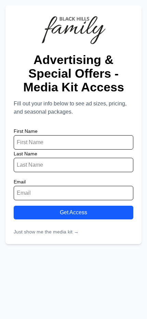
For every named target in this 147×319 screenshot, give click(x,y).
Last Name (25, 153)
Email (20, 181)
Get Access (73, 212)
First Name (26, 131)
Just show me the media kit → (46, 231)
